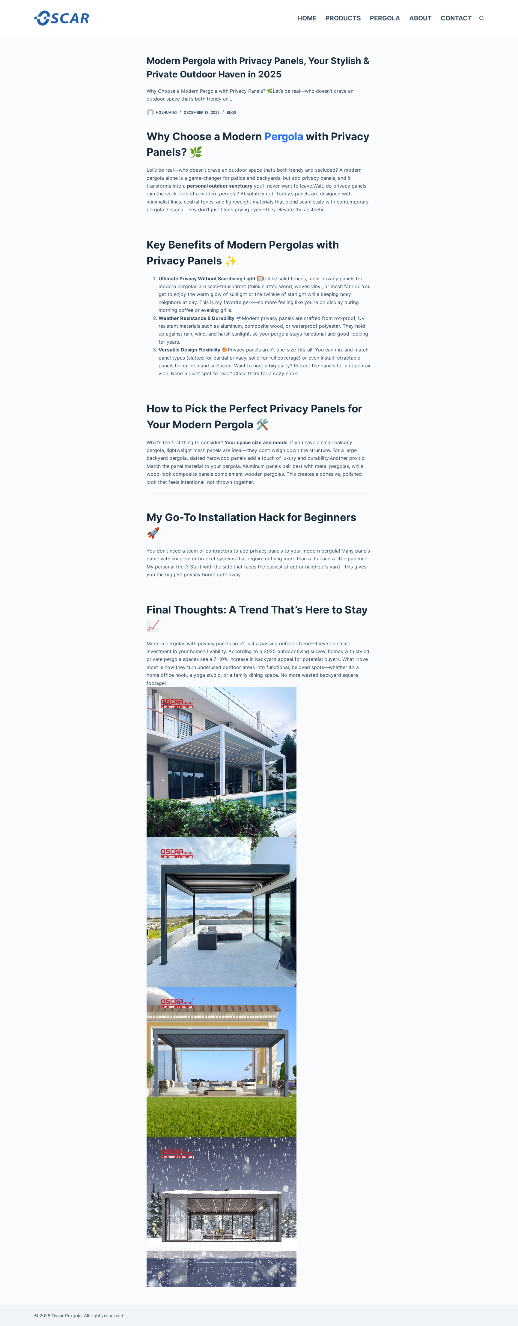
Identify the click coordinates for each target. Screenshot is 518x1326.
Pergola (385, 18)
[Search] (481, 18)
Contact (456, 18)
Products (343, 18)
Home (307, 18)
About (420, 18)
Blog (232, 112)
